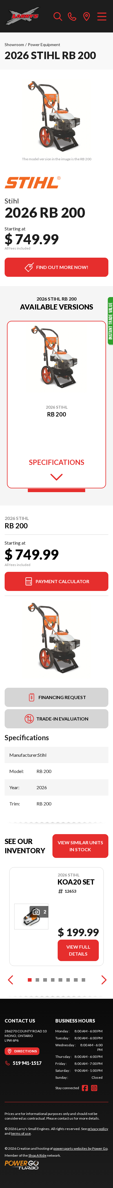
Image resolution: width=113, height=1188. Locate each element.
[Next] (102, 980)
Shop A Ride (37, 1155)
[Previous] (10, 980)
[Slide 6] (68, 980)
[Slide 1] (56, 490)
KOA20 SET (76, 882)
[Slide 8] (83, 980)
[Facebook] (84, 1088)
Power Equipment (44, 44)
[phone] (72, 16)
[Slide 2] (37, 980)
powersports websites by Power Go (80, 1148)
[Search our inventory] (57, 16)
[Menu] (101, 16)
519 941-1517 (27, 1063)
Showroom (14, 44)
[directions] (86, 16)
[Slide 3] (45, 980)
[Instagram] (94, 1088)
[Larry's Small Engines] (26, 16)
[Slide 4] (53, 980)
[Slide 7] (76, 980)
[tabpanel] (79, 1054)
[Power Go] (56, 1164)
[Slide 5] (60, 980)
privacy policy (98, 1129)
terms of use (21, 1133)
